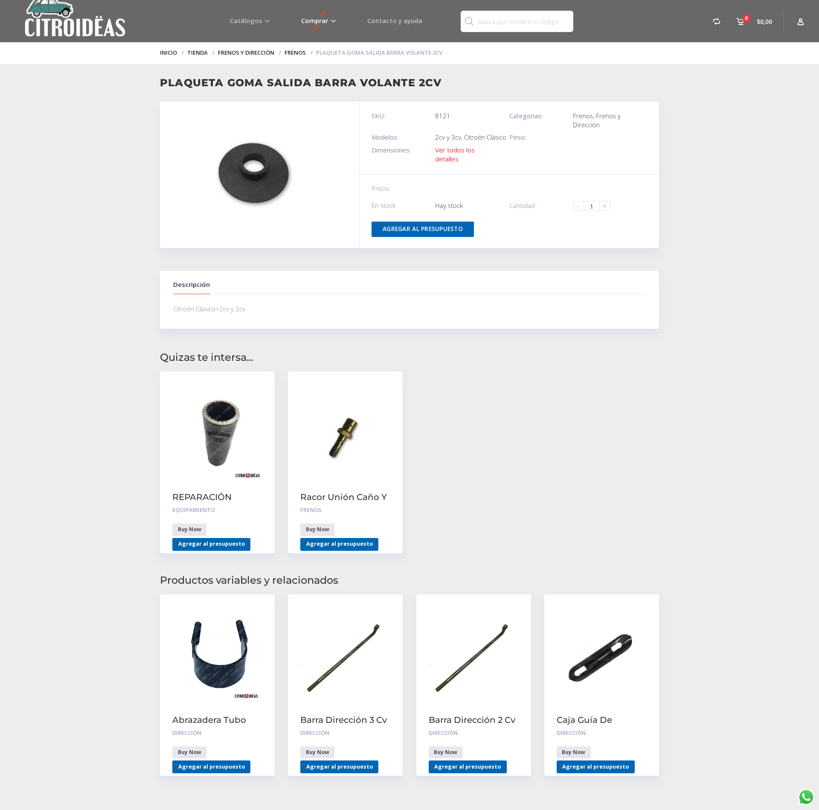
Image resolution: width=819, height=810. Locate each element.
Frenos (295, 52)
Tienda (197, 52)
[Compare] (717, 21)
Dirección (186, 733)
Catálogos (246, 20)
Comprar (314, 20)
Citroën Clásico (485, 137)
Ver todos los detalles (455, 154)
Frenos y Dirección (246, 52)
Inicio (168, 52)
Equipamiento (193, 510)
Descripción (191, 284)
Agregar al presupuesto (423, 229)
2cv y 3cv (448, 137)
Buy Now (189, 529)
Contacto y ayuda (394, 20)
